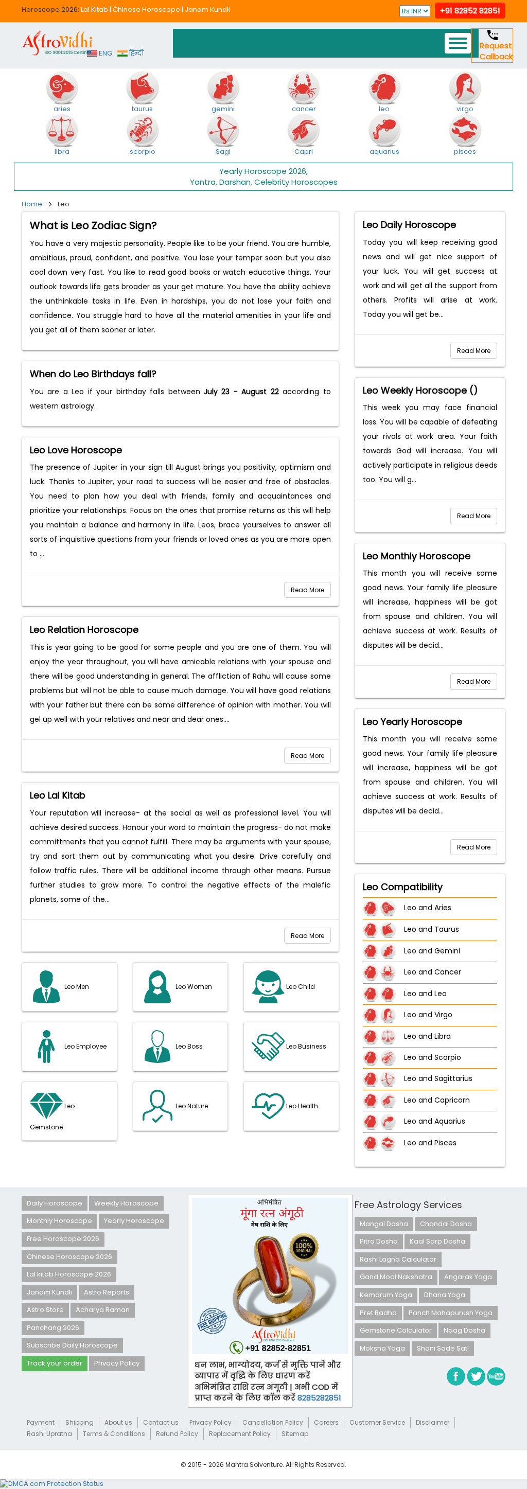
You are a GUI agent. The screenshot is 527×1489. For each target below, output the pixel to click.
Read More (307, 590)
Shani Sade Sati (443, 1348)
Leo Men (76, 986)
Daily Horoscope (54, 1203)
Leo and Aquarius (434, 1121)
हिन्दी (136, 53)
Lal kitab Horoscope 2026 (69, 1274)
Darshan (235, 181)
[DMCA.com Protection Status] (51, 1483)
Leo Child (300, 986)
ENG (104, 53)
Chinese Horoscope (146, 9)
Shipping (79, 1422)
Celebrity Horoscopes (296, 181)
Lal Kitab (94, 9)
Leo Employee (85, 1046)
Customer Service (377, 1422)
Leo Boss (188, 1046)
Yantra (203, 181)
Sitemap (295, 1433)
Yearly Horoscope (134, 1221)
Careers (326, 1422)
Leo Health (301, 1106)
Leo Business (305, 1046)
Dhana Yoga (444, 1295)
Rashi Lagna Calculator (398, 1259)
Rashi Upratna (49, 1433)
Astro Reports (106, 1292)
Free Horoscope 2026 (63, 1239)
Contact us (161, 1422)
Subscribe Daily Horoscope (72, 1345)
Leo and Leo (425, 993)
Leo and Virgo (428, 1014)
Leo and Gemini (432, 951)
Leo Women (193, 986)
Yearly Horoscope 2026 (262, 171)
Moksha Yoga (382, 1348)
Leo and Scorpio (432, 1057)
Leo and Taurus (431, 929)
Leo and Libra (427, 1036)
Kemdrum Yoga (386, 1295)
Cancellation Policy (272, 1422)
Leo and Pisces (430, 1143)
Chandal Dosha (446, 1224)
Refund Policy (177, 1433)
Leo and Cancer (432, 972)
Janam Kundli (207, 9)
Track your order (54, 1363)
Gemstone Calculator (396, 1330)
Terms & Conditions (114, 1433)
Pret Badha (378, 1313)
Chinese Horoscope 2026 (69, 1257)
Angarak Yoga (468, 1277)
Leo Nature (191, 1106)
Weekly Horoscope (126, 1203)
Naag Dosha (464, 1330)
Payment (41, 1422)
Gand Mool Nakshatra (396, 1277)
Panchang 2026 (53, 1328)
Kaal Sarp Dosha (437, 1241)
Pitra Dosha (379, 1241)
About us (118, 1422)
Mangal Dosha (384, 1224)
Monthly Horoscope (59, 1221)
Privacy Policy (116, 1363)
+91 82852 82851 (470, 10)
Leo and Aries (427, 908)
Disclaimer (432, 1422)
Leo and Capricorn (437, 1100)
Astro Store (45, 1310)
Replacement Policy (240, 1433)
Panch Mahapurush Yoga (451, 1313)
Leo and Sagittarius (438, 1079)
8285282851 (319, 1397)
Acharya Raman (103, 1310)
